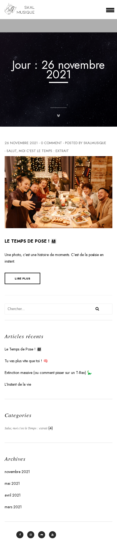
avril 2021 (13, 495)
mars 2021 (13, 507)
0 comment (51, 142)
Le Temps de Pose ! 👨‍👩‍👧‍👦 (30, 241)
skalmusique (95, 142)
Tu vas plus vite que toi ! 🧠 (26, 361)
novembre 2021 (17, 471)
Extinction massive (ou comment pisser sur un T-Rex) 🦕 (48, 372)
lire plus (22, 278)
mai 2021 (12, 483)
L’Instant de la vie (18, 384)
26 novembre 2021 (21, 142)
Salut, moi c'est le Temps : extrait (38, 150)
